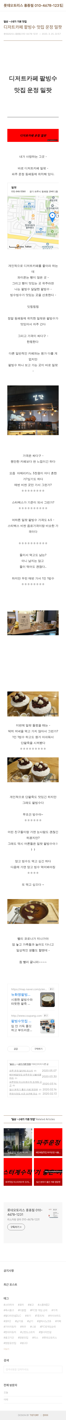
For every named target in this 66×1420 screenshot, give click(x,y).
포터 (21, 1304)
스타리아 (9, 1304)
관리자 (45, 1415)
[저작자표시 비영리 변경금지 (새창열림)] (51, 1049)
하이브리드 (55, 1315)
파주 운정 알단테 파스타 (21, 1070)
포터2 (8, 1321)
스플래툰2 (44, 1304)
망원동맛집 (10, 1343)
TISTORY (34, 1415)
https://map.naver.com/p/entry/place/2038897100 (29, 989)
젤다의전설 (45, 1332)
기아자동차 (10, 1326)
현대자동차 (10, 1332)
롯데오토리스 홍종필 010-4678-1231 (32, 5)
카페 (59, 1321)
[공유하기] (21, 1049)
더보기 (6, 1349)
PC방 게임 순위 (39, 1310)
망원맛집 (23, 1337)
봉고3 (24, 1343)
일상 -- (13, 1064)
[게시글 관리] (25, 1049)
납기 (31, 1321)
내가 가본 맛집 (24, 1064)
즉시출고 (9, 1310)
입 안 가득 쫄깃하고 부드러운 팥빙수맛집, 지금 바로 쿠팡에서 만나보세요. (21, 1028)
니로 (34, 1326)
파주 (24, 1326)
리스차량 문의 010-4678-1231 (23, 1219)
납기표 (19, 1321)
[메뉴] (61, 5)
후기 (29, 1315)
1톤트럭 (40, 1315)
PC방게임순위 (48, 1326)
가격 (55, 1310)
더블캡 (22, 1310)
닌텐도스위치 (28, 1332)
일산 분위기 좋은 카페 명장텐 (23, 1089)
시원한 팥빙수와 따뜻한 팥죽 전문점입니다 (22, 1002)
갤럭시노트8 (44, 1321)
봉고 (31, 1304)
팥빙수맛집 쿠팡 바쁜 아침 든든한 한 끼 (21, 1021)
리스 (36, 1337)
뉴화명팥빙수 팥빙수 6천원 (21, 995)
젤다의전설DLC (13, 1315)
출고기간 (9, 1337)
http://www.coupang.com (26, 1015)
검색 (58, 1369)
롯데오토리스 (50, 1337)
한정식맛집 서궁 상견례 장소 (23, 1093)
